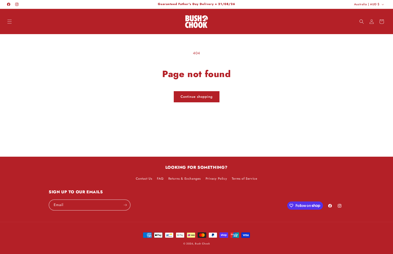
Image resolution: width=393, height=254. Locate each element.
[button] (10, 22)
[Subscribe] (125, 205)
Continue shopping (197, 96)
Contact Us (144, 178)
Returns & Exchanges (184, 178)
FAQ (160, 178)
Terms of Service (244, 178)
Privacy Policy (216, 178)
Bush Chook (202, 243)
